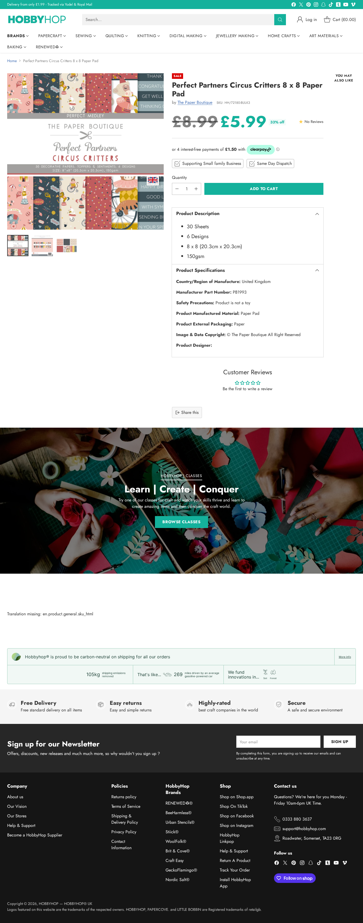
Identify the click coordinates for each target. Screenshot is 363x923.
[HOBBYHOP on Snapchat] (323, 5)
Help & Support (21, 825)
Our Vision (17, 806)
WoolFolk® (176, 841)
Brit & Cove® (178, 851)
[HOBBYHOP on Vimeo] (353, 5)
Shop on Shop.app (237, 797)
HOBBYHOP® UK (78, 903)
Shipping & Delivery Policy (124, 819)
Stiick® (172, 832)
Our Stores (16, 816)
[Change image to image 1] (17, 245)
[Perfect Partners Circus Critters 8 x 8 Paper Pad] (85, 151)
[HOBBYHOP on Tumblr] (338, 5)
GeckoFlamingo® (181, 870)
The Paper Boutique (195, 102)
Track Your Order (235, 870)
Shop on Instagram (236, 825)
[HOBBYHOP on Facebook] (293, 5)
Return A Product (235, 860)
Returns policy (123, 797)
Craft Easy (175, 860)
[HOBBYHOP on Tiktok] (331, 5)
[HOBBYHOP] (40, 19)
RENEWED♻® (179, 803)
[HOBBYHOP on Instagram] (316, 5)
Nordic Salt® (177, 880)
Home (12, 60)
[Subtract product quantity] (177, 189)
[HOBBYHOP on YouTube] (345, 5)
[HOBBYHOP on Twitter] (301, 5)
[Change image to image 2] (42, 245)
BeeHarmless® (179, 813)
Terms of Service (125, 806)
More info (345, 656)
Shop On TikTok (234, 806)
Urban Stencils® (180, 822)
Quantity (179, 177)
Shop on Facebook (237, 816)
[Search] (280, 19)
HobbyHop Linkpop (229, 838)
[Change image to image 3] (66, 245)
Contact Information (121, 844)
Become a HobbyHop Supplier (34, 835)
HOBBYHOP (48, 903)
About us (15, 797)
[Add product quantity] (196, 189)
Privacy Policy (123, 832)
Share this (190, 412)
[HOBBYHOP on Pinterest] (308, 5)
